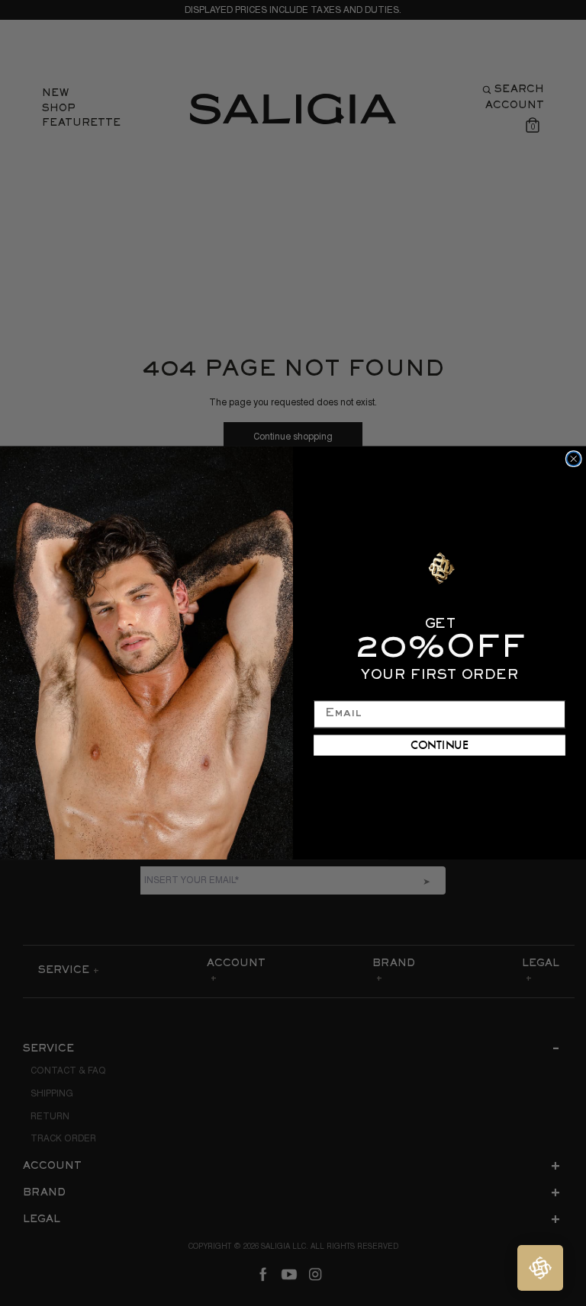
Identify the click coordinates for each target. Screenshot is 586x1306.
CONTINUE (440, 744)
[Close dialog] (574, 459)
